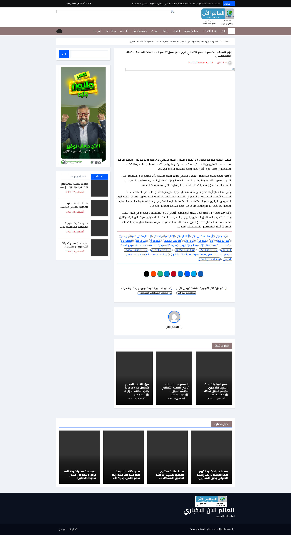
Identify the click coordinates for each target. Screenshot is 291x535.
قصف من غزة (221, 245)
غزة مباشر (155, 240)
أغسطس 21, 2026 (216, 398)
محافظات (111, 31)
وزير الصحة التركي (208, 250)
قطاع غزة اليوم (189, 245)
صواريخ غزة (223, 240)
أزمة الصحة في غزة (203, 236)
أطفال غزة (183, 236)
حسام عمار (139, 394)
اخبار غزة (169, 236)
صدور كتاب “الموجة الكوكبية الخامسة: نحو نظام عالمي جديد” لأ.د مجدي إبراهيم (74, 228)
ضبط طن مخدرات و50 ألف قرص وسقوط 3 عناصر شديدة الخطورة (75, 246)
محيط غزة (171, 245)
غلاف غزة (140, 240)
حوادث (154, 31)
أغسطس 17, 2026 (136, 398)
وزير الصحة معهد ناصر (156, 254)
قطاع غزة (206, 245)
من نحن (62, 529)
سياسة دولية (191, 31)
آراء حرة (124, 31)
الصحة (158, 236)
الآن (224, 31)
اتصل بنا (73, 529)
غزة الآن (201, 240)
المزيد (98, 31)
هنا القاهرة (210, 31)
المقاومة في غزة (141, 236)
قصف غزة (126, 240)
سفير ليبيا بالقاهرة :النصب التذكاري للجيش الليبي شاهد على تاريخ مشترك (216, 389)
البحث (63, 54)
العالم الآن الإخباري (209, 510)
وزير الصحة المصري (161, 250)
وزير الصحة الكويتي (185, 250)
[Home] (231, 31)
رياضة (165, 31)
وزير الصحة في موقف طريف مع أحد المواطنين (196, 254)
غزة (212, 240)
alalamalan (226, 529)
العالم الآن (222, 62)
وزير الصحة (141, 245)
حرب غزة (124, 236)
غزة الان (189, 240)
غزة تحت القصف (172, 240)
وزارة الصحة (156, 245)
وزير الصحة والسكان (209, 259)
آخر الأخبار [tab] (98, 176)
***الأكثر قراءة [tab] (78, 176)
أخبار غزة (221, 236)
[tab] (64, 177)
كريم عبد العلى (217, 394)
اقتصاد (176, 31)
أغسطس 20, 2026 (176, 398)
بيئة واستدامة (140, 31)
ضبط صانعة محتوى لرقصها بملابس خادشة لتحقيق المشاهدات (74, 207)
